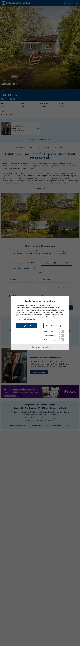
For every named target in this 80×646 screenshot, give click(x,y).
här (36, 319)
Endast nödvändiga (54, 326)
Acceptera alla (26, 326)
